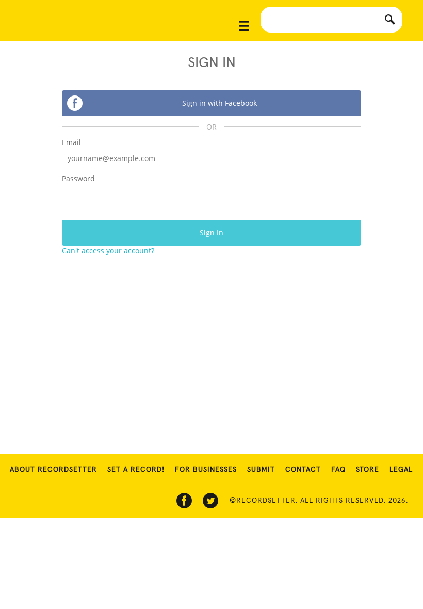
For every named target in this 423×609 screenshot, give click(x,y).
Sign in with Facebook (219, 103)
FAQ (338, 469)
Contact (303, 469)
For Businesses (206, 469)
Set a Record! (136, 469)
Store (367, 469)
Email (71, 142)
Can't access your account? (108, 250)
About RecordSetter (53, 469)
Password (78, 178)
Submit (261, 469)
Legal (401, 469)
